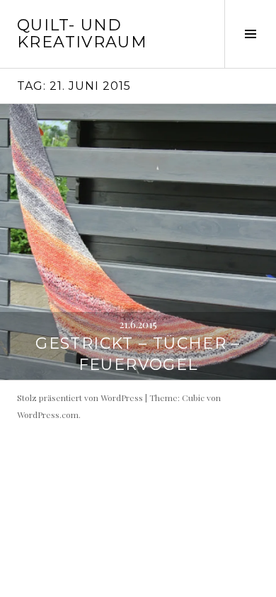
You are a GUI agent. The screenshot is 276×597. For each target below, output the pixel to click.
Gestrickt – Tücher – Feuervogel (138, 354)
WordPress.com (48, 414)
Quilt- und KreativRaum (82, 34)
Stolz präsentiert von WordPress (80, 397)
